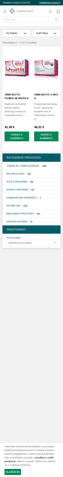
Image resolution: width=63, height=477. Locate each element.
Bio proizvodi (16, 173)
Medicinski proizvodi (20, 213)
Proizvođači (14, 237)
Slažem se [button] (13, 472)
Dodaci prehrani (18, 189)
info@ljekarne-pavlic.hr (49, 3)
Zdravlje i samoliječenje (23, 165)
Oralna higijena (17, 221)
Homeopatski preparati (22, 197)
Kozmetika (14, 205)
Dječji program (17, 181)
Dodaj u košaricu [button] (16, 136)
